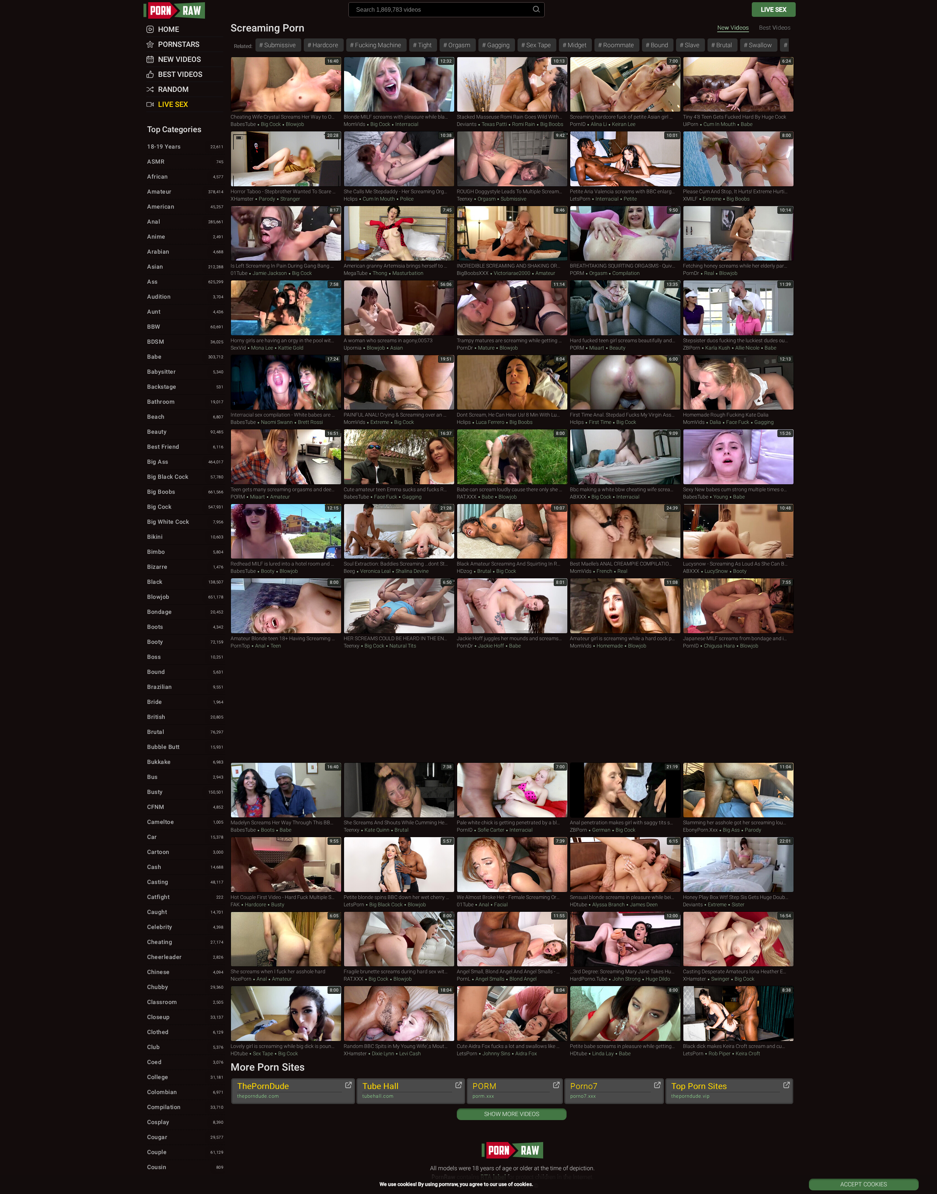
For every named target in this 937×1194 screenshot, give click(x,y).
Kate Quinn (377, 830)
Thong (380, 273)
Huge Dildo (657, 979)
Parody (267, 199)
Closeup (185, 1017)
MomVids (354, 124)
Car (185, 836)
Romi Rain (523, 124)
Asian (396, 348)
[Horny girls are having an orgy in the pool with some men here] (286, 308)
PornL (463, 979)
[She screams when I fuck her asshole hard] (286, 939)
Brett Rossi (310, 422)
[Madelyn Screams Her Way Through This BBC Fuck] (286, 790)
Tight (424, 45)
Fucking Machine (377, 45)
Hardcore (324, 45)
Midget (576, 45)
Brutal (723, 45)
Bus (185, 776)
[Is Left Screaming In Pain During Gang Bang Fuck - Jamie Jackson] (286, 233)
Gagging (497, 45)
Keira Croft (747, 1053)
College (185, 1077)
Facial (500, 904)
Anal (260, 646)
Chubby (185, 987)
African (185, 176)
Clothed (185, 1032)
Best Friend (185, 446)
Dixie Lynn (383, 1053)
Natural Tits (402, 646)
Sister (737, 904)
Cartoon (185, 851)
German (601, 830)
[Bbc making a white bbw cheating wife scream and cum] (625, 457)
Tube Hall (380, 1090)
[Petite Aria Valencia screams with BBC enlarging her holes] (625, 159)
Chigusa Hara (719, 646)
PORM (577, 273)
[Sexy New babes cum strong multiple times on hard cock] (738, 457)
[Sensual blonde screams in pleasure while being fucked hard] (625, 864)
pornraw (177, 10)
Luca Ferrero (490, 422)
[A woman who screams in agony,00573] (399, 308)
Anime (185, 236)
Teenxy (465, 199)
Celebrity (185, 927)
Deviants (467, 124)
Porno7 (584, 1090)
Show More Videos (511, 1114)
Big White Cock (185, 521)
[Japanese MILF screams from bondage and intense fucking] (738, 606)
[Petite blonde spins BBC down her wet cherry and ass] (399, 864)
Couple (185, 1152)
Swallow (759, 45)
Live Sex (774, 9)
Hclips (351, 199)
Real (709, 273)
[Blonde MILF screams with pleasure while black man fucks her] (399, 84)
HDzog (464, 571)
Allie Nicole (747, 348)
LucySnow (716, 571)
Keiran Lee (623, 124)
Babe (746, 124)
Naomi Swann (277, 422)
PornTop (240, 646)
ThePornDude (263, 1090)
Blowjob (294, 124)
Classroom (185, 1002)
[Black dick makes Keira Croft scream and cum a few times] (738, 1013)
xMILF (690, 199)
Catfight (185, 896)
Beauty (617, 348)
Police (406, 199)
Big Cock (271, 124)
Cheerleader (185, 957)
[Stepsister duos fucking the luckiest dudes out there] (738, 308)
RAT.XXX (467, 497)
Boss (185, 656)
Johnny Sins (496, 1053)
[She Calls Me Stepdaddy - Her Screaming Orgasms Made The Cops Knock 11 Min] (399, 159)
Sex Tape (538, 45)
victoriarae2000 (512, 273)
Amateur (544, 273)
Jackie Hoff (491, 646)
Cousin (185, 1167)
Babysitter (185, 371)
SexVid (238, 348)
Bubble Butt (185, 746)
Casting (185, 881)
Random (173, 89)
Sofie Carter (491, 830)
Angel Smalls (489, 979)
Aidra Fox (525, 1053)
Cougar (185, 1137)
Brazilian (185, 686)
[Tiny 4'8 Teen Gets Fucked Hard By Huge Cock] (738, 84)
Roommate (618, 45)
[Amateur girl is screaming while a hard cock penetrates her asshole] (625, 606)
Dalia (715, 422)
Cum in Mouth (719, 124)
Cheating (185, 942)
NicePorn (241, 979)
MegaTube (355, 273)
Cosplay (185, 1122)
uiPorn (690, 124)
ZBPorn (691, 348)
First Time (600, 422)
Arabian (185, 251)
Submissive (279, 45)
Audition (185, 296)
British (185, 716)
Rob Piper (720, 1053)
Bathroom (185, 401)
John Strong (626, 979)
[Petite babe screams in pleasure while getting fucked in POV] (625, 1013)
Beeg (349, 571)
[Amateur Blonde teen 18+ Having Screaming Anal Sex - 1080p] (286, 606)
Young (720, 497)
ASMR (185, 161)
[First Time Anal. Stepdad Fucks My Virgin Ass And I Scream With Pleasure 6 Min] (625, 382)
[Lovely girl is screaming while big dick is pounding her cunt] (286, 1013)
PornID (578, 124)
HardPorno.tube (588, 979)
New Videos (733, 27)
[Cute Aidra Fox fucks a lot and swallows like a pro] (512, 1013)
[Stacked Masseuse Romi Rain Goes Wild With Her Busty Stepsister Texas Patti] (512, 84)
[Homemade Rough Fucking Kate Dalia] (738, 382)
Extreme (712, 199)
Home (168, 29)
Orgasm (458, 45)
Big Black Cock (386, 904)
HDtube (578, 904)
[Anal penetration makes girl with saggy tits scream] (625, 790)
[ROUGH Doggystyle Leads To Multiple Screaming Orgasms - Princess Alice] (512, 159)
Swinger (720, 979)
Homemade (610, 646)
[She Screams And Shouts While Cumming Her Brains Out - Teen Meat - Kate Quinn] (399, 790)
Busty (277, 904)
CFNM (185, 806)
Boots (268, 830)
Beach (185, 416)
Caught (185, 911)
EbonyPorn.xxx (700, 830)
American (185, 206)
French (604, 571)
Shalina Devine (412, 571)
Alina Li (599, 124)
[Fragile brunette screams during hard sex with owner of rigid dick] (399, 939)
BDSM (185, 341)
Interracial (406, 124)
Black (185, 581)
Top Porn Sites (699, 1090)
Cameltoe (185, 821)
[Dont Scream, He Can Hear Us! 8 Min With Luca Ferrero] (512, 382)
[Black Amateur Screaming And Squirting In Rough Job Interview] (512, 531)
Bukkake (185, 761)
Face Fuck (737, 422)
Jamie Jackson (269, 273)
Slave (691, 45)
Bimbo (185, 551)
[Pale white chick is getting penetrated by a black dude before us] (512, 790)
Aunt (185, 311)
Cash (185, 866)
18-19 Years (185, 146)
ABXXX (578, 497)
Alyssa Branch (608, 904)
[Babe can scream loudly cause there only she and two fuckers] (512, 457)
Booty (268, 571)
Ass (185, 281)
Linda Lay (603, 1053)
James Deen (643, 904)
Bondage (185, 611)
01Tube (239, 273)
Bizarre (185, 566)
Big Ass (731, 830)
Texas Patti (494, 124)
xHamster (242, 199)
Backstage (185, 386)
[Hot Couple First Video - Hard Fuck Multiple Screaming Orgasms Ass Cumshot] (286, 864)
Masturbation (407, 273)
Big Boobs (551, 124)
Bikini (185, 536)
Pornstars (178, 44)
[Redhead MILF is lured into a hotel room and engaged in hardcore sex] (286, 531)
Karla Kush (717, 348)
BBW (185, 326)
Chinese (185, 972)
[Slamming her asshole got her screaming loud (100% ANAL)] (738, 790)
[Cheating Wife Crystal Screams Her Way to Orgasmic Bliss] (286, 84)
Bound (658, 45)
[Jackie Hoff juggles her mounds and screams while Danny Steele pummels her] (512, 606)
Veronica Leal (375, 571)
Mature (486, 348)
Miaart (596, 348)
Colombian (185, 1092)
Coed (185, 1062)
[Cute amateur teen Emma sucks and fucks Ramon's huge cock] (399, 457)
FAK (235, 904)
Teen (275, 646)
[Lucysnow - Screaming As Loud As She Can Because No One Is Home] (738, 531)
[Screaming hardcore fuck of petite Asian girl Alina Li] (625, 84)
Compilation (625, 273)
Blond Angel (522, 979)
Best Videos (180, 74)
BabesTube (243, 124)
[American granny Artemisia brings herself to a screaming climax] (399, 233)
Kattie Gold (290, 348)
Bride (185, 701)
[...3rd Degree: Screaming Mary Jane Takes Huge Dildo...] (625, 939)
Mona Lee (262, 348)
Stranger (289, 199)
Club (185, 1047)
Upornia (353, 348)
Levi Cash (409, 1053)
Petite (630, 199)
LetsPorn (580, 199)
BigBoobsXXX (473, 273)
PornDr (691, 273)
